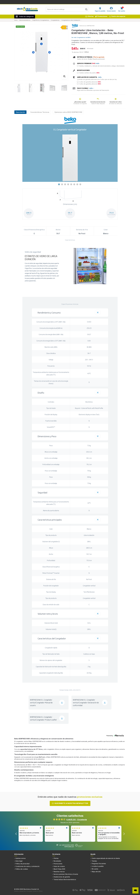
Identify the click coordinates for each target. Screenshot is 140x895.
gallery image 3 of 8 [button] (65, 184)
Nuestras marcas (59, 871)
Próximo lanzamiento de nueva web (70, 2)
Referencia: (83, 25)
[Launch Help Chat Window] (135, 890)
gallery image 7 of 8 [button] (77, 184)
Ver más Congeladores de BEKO (81, 37)
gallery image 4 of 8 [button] (68, 184)
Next (124, 833)
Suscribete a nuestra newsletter (71, 803)
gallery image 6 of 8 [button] (74, 184)
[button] (70, 312)
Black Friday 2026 (59, 869)
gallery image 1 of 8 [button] (59, 184)
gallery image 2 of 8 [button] (62, 184)
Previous (16, 833)
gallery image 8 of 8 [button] (80, 184)
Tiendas (94, 861)
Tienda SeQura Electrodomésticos (65, 879)
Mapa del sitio (96, 871)
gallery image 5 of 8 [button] (71, 184)
